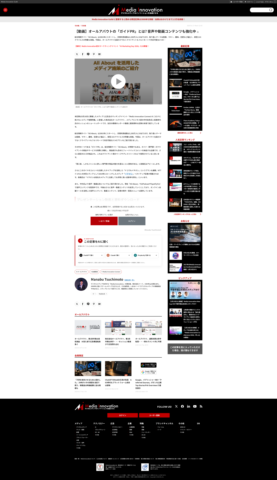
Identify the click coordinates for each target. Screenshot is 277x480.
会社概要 (184, 459)
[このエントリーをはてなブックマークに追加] (99, 54)
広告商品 (114, 429)
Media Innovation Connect (111, 272)
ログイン (122, 415)
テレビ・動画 (80, 429)
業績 (130, 429)
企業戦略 (132, 427)
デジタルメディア (81, 427)
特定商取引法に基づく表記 (173, 459)
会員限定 (95, 272)
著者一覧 (77, 459)
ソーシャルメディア (82, 435)
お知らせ (182, 427)
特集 (142, 423)
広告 (112, 423)
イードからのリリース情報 (195, 459)
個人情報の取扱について (147, 459)
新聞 (77, 432)
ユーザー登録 (154, 415)
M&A (130, 432)
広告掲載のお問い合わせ (126, 459)
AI (95, 427)
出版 (77, 440)
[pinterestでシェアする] (94, 54)
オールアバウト (82, 272)
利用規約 (137, 459)
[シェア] (82, 54)
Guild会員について (102, 459)
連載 (143, 429)
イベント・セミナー (186, 429)
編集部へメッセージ (113, 459)
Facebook (102, 294)
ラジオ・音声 (80, 443)
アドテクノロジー (117, 427)
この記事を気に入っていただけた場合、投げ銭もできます (185, 349)
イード (159, 429)
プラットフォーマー (82, 437)
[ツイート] (77, 54)
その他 (78, 448)
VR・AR (97, 432)
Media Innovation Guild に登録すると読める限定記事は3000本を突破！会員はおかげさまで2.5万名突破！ (138, 19)
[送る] (88, 54)
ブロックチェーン (100, 429)
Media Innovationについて (88, 459)
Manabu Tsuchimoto (107, 279)
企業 (130, 423)
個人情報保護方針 (160, 459)
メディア (78, 423)
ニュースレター (146, 432)
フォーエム (160, 427)
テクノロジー (99, 423)
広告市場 (114, 432)
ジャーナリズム (80, 445)
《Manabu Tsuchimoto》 (153, 230)
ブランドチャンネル (164, 423)
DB (198, 423)
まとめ (143, 435)
